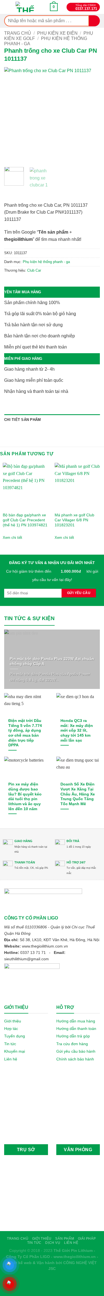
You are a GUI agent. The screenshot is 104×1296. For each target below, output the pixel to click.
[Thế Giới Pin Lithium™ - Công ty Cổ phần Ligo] (25, 7)
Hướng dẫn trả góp (73, 1036)
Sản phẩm (64, 1239)
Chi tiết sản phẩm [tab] (22, 420)
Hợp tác (11, 1028)
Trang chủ (17, 33)
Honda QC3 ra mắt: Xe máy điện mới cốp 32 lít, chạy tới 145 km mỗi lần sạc (76, 730)
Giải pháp (87, 1239)
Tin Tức (34, 1243)
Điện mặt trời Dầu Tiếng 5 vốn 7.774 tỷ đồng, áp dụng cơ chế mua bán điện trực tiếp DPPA (25, 733)
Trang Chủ (18, 1239)
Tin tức (10, 1044)
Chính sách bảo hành (75, 1059)
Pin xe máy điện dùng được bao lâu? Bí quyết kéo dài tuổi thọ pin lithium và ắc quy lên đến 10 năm (25, 796)
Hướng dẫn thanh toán (76, 1028)
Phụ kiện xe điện (57, 33)
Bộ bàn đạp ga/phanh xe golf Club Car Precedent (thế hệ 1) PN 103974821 (25, 520)
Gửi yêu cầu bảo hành (75, 1051)
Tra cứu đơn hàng (72, 1044)
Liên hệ (10, 1059)
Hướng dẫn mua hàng (75, 1021)
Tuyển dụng (14, 1036)
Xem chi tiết (12, 537)
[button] (53, 7)
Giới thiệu (12, 1021)
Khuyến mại (14, 1051)
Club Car (34, 270)
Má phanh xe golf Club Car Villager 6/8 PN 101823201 (74, 520)
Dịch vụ (52, 1243)
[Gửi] (94, 20)
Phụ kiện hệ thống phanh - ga (46, 262)
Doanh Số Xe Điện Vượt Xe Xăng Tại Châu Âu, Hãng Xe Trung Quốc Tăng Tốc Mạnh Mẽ (77, 794)
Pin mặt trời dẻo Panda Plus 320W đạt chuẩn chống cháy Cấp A (52, 661)
